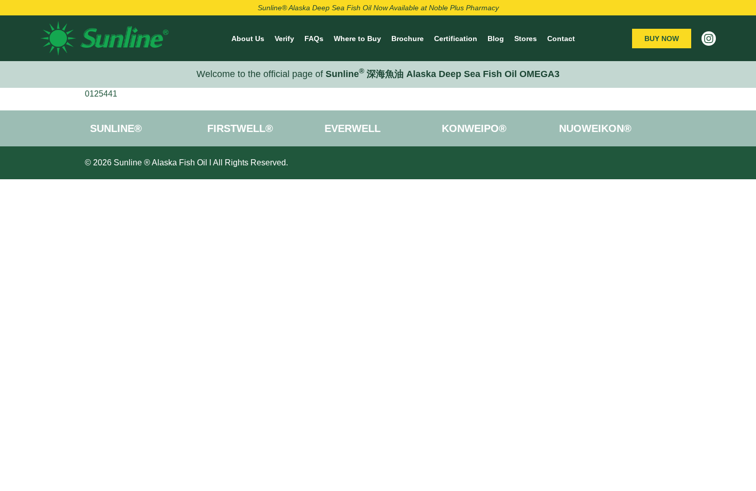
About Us (247, 38)
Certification (455, 38)
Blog (496, 38)
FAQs (313, 38)
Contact (561, 38)
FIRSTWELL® (240, 128)
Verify (284, 38)
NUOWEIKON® (595, 128)
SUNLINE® (116, 128)
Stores (525, 38)
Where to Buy (357, 38)
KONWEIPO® (474, 128)
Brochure (407, 38)
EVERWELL (353, 128)
